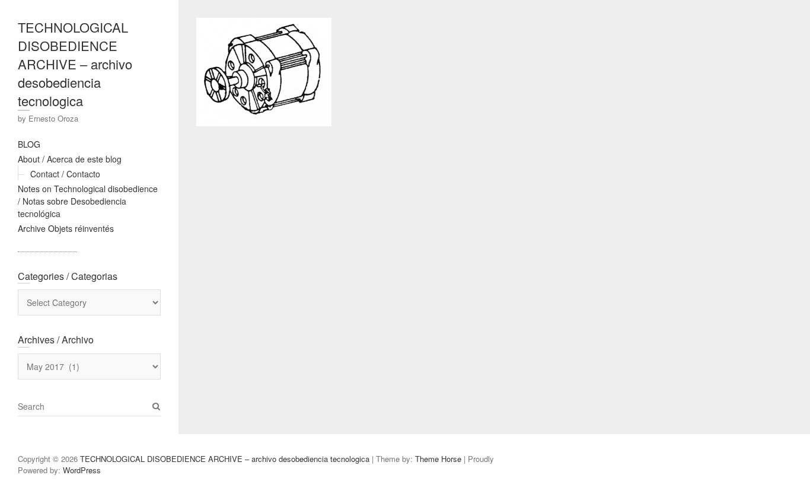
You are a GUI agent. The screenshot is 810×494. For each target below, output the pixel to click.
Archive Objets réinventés (66, 228)
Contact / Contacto (65, 174)
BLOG (29, 144)
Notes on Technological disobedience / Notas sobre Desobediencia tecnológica (88, 201)
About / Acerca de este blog (70, 159)
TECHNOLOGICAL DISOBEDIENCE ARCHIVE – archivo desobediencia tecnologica (75, 64)
